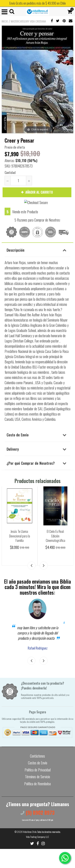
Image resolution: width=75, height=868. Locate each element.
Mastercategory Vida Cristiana (28, 21)
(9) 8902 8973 (39, 812)
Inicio (5, 21)
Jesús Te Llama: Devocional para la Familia (19, 536)
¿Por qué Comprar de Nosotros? (31, 463)
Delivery (13, 449)
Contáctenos (37, 756)
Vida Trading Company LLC (37, 836)
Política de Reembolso (37, 783)
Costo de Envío (18, 434)
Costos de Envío (37, 762)
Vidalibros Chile (29, 831)
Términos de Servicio (37, 776)
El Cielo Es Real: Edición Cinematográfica (55, 536)
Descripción (15, 250)
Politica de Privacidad (38, 769)
